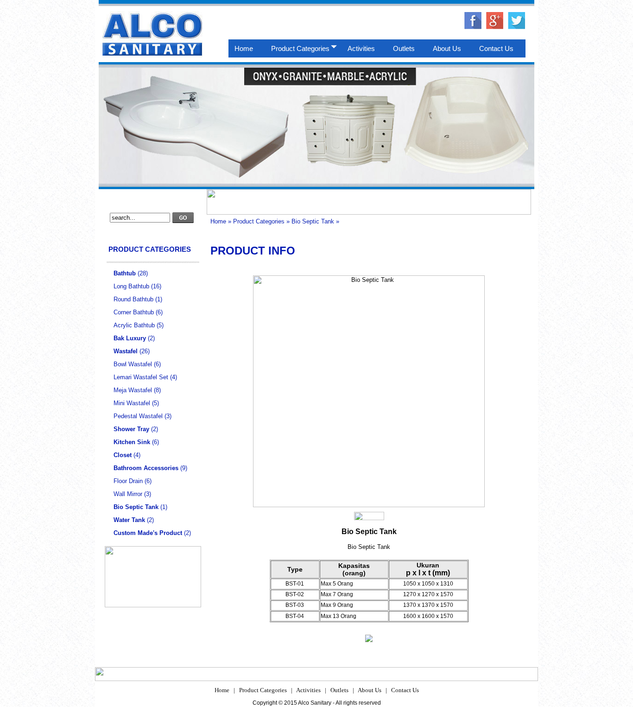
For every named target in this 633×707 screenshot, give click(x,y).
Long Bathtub (131, 286)
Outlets (339, 690)
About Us (369, 690)
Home (218, 221)
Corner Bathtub (134, 312)
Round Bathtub (133, 299)
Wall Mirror (128, 493)
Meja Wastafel (133, 390)
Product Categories (259, 221)
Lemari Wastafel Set (141, 377)
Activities (308, 690)
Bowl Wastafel (133, 364)
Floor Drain (128, 481)
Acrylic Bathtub (134, 325)
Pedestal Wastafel (138, 416)
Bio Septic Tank (312, 221)
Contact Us (405, 690)
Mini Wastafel (132, 403)
